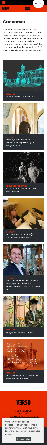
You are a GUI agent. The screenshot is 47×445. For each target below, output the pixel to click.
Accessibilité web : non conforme (24, 417)
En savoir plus (23, 439)
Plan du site (24, 414)
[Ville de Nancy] (38, 2)
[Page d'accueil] (5, 8)
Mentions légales (24, 411)
